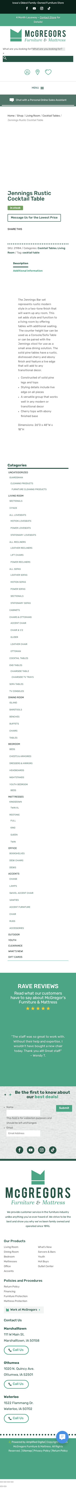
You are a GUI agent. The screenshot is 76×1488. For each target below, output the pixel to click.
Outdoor (14, 935)
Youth (12, 940)
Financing (9, 1291)
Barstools (15, 710)
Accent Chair (18, 623)
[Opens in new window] (27, 8)
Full (13, 821)
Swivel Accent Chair (21, 893)
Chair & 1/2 (17, 630)
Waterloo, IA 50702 (18, 1409)
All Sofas (15, 569)
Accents (13, 874)
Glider (14, 637)
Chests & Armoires (20, 756)
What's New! (15, 951)
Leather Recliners (21, 548)
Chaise (13, 879)
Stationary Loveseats (23, 535)
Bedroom (14, 744)
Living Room (33, 116)
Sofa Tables (16, 684)
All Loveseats (17, 515)
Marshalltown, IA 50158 (21, 1341)
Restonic (14, 815)
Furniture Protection (15, 1296)
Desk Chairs (16, 861)
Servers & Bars (47, 1252)
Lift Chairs (17, 555)
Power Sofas (18, 589)
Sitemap (27, 1451)
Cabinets (14, 610)
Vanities (14, 900)
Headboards (16, 770)
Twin (13, 842)
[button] (35, 88)
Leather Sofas (19, 575)
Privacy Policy (42, 1451)
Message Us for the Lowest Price (34, 217)
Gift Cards (15, 957)
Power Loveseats (21, 528)
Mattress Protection (15, 1301)
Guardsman (16, 478)
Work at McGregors (23, 1309)
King (13, 828)
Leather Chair (19, 644)
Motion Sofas (18, 582)
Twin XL (15, 808)
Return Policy (12, 1286)
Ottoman (16, 651)
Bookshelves (17, 854)
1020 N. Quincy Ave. (19, 1369)
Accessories (16, 928)
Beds (12, 749)
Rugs (12, 921)
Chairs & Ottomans (20, 617)
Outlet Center (45, 1266)
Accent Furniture (19, 907)
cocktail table (31, 252)
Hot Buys (43, 1261)
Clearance (15, 946)
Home (11, 116)
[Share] (8, 1481)
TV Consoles (16, 691)
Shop (20, 116)
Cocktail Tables (51, 116)
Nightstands (16, 777)
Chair (12, 914)
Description (20, 263)
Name (9, 1107)
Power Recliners (20, 562)
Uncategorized (18, 472)
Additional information (28, 271)
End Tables (15, 665)
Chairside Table (20, 671)
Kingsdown (15, 802)
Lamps (13, 886)
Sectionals (15, 501)
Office (12, 848)
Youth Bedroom (18, 784)
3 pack (13, 508)
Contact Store (48, 17)
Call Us (18, 1350)
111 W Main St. (14, 1334)
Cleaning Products (22, 483)
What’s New (45, 1247)
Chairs (13, 731)
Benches (14, 717)
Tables (13, 738)
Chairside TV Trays (23, 677)
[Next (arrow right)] (5, 1486)
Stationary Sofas (21, 603)
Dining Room (16, 697)
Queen (14, 835)
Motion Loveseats (21, 521)
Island (13, 703)
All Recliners (17, 542)
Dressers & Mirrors (20, 763)
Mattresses (16, 797)
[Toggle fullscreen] (5, 1481)
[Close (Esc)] (12, 1481)
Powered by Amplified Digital (28, 1442)
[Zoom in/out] (1, 1481)
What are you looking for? (17, 49)
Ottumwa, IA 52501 (18, 1375)
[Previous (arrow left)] (1, 1486)
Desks (12, 868)
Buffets (14, 724)
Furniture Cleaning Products (29, 489)
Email (9, 1127)
